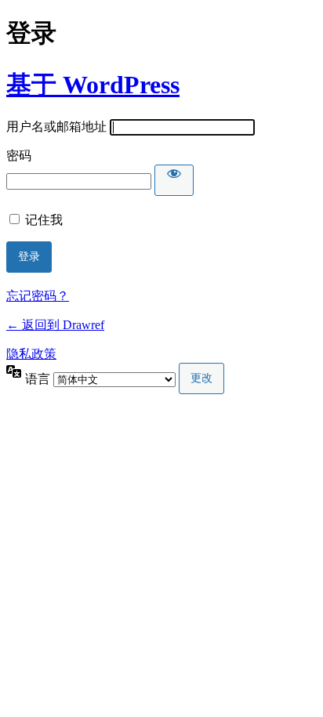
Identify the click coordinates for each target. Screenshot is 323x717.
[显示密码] (174, 180)
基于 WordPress (93, 85)
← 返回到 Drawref (55, 324)
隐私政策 (31, 353)
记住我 (44, 219)
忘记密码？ (37, 295)
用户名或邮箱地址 (56, 126)
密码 (18, 155)
